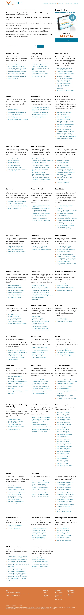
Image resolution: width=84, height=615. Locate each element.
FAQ (71, 4)
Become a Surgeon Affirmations (40, 487)
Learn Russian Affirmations (63, 451)
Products (45, 4)
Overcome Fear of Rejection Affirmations (42, 160)
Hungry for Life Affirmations (15, 117)
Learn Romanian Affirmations (64, 450)
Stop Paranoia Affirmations (14, 580)
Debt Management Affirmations (40, 73)
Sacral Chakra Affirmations (14, 428)
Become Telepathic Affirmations (40, 350)
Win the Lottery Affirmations (39, 64)
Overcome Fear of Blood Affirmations (17, 563)
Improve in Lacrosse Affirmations (65, 482)
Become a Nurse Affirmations (39, 489)
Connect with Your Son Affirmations (17, 205)
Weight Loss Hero (36, 299)
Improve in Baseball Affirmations (65, 492)
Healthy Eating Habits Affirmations (40, 290)
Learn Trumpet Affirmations (63, 532)
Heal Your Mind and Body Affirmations (66, 289)
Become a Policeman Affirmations (40, 480)
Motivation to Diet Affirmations (15, 349)
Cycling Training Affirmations (64, 511)
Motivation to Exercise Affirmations (41, 289)
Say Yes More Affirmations (14, 170)
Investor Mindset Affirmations (64, 83)
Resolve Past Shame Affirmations (40, 217)
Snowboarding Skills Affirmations (40, 564)
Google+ (72, 595)
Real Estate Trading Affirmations (64, 81)
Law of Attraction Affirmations (64, 112)
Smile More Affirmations (14, 165)
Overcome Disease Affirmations (64, 290)
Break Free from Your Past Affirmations (41, 249)
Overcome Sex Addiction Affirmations (17, 380)
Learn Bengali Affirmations (63, 422)
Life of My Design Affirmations (39, 248)
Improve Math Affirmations (14, 285)
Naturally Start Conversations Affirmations (67, 218)
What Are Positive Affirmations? (13, 592)
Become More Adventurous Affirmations (18, 119)
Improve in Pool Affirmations (64, 498)
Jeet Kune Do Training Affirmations (16, 492)
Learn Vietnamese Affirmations (64, 465)
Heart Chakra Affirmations (14, 424)
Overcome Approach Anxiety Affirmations (67, 381)
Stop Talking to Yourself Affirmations (41, 167)
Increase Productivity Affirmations (40, 107)
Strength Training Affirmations (39, 528)
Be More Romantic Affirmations (40, 383)
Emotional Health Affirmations (39, 218)
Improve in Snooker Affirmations (65, 499)
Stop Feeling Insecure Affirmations (40, 177)
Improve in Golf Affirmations (64, 487)
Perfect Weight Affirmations (39, 297)
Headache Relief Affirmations (15, 321)
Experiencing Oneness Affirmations (41, 419)
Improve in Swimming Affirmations (65, 504)
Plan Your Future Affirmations (39, 246)
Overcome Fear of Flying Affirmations (17, 571)
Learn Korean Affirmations (63, 439)
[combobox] (21, 46)
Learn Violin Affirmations (63, 528)
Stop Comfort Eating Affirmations (16, 354)
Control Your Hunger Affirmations (16, 357)
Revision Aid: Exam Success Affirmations (18, 289)
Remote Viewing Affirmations (39, 356)
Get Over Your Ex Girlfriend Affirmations (42, 390)
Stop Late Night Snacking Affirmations (17, 356)
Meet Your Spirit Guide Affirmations (41, 417)
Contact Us (46, 598)
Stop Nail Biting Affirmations (15, 383)
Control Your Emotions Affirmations (41, 213)
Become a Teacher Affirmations (40, 492)
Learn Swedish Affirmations (63, 455)
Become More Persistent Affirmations (17, 112)
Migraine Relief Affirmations (14, 320)
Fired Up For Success (13, 78)
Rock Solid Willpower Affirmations (16, 66)
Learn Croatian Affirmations (63, 427)
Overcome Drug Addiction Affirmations (17, 381)
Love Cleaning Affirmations (39, 117)
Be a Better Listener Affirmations (65, 12)
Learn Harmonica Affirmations (64, 535)
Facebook (72, 592)
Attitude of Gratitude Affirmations (65, 133)
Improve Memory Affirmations (64, 246)
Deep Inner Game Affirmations (64, 386)
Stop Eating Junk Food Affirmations (16, 350)
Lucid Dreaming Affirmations (39, 357)
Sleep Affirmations (36, 316)
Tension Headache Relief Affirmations (17, 323)
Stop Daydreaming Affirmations (15, 292)
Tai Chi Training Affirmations (15, 499)
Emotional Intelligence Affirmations (41, 220)
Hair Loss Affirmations (62, 318)
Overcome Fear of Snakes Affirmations (17, 576)
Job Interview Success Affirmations (65, 75)
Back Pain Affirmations (13, 316)
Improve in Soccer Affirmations (64, 503)
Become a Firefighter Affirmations (40, 482)
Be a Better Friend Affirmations (15, 246)
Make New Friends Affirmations (15, 249)
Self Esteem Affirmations (63, 162)
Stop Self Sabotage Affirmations (40, 159)
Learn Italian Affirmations (63, 436)
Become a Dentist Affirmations (39, 491)
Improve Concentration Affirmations (66, 249)
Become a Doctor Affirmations (39, 484)
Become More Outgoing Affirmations (66, 217)
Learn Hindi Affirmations (63, 431)
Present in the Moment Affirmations (41, 429)
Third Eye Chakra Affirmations (15, 421)
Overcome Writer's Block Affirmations (66, 352)
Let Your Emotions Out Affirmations (41, 212)
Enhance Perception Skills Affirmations (66, 263)
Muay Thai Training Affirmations (15, 498)
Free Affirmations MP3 (60, 598)
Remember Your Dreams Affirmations (41, 330)
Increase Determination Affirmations (17, 76)
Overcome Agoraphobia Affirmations (17, 558)
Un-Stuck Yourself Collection (39, 181)
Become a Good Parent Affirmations (17, 201)
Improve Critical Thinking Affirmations (66, 256)
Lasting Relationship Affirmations (40, 381)
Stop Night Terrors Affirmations (40, 328)
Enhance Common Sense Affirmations (66, 259)
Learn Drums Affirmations (63, 534)
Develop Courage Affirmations (39, 215)
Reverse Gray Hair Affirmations (64, 321)
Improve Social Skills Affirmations (65, 205)
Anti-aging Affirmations (62, 285)
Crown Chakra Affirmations (14, 419)
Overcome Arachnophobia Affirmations (17, 561)
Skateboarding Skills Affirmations (40, 563)
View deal (66, 40)
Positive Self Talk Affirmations (15, 167)
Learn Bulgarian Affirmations (64, 424)
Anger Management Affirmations (40, 210)
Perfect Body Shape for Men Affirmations (42, 295)
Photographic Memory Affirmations (65, 248)
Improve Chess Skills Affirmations (65, 254)
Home (45, 592)
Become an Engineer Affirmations (40, 496)
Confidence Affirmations (63, 160)
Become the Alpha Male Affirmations (66, 385)
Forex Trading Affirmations (63, 80)
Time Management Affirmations (40, 114)
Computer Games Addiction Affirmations (18, 390)
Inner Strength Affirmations (63, 176)
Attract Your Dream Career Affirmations (66, 136)
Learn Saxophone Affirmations (64, 539)
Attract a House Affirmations (64, 128)
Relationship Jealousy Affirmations (40, 386)
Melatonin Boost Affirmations (64, 320)
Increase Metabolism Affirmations (40, 292)
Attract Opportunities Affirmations (65, 121)
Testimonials (61, 4)
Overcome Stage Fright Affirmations (17, 578)
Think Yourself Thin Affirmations (40, 287)
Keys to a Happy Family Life (14, 208)
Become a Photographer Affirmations (66, 356)
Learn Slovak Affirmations (63, 453)
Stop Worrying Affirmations (39, 162)
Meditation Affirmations (38, 352)
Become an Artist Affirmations (64, 354)
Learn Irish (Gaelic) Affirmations (64, 434)
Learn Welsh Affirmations (63, 467)
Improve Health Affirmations (64, 284)
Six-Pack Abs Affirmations (38, 537)
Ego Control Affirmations (63, 215)
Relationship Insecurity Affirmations (41, 388)
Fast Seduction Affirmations (63, 388)
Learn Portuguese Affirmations (64, 446)
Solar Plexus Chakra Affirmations (16, 426)
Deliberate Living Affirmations (39, 431)
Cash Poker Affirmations (14, 528)
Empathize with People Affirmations (17, 253)
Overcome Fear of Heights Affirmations (17, 573)
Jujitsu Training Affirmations (15, 496)
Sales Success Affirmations (63, 76)
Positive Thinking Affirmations (15, 159)
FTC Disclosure (59, 592)
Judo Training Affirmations (14, 494)
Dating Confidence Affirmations (40, 391)
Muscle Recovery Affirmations (39, 534)
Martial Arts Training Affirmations (16, 486)
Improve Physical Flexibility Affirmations (42, 539)
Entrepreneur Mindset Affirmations (65, 73)
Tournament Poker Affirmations (15, 525)
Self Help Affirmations (37, 206)
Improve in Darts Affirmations (64, 484)
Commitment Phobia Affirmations (40, 385)
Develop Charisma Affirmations (64, 212)
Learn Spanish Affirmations (63, 417)
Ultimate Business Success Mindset (65, 90)
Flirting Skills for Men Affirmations (65, 395)
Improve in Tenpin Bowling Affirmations (66, 508)
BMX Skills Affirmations (37, 568)
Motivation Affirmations (13, 109)
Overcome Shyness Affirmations (65, 169)
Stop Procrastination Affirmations (40, 109)
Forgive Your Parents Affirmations (16, 203)
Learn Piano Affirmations (63, 530)
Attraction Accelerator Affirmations (65, 134)
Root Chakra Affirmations (14, 429)
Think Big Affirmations (13, 111)
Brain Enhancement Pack (63, 265)
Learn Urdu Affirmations (63, 463)
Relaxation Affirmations (38, 323)
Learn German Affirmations (63, 416)
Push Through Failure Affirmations (16, 73)
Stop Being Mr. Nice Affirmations (65, 397)
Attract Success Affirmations (64, 117)
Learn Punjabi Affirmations (63, 448)
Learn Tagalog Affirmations (63, 456)
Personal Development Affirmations (41, 205)
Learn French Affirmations (63, 414)
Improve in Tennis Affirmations (64, 506)
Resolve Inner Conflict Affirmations (41, 208)
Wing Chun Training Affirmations (16, 501)
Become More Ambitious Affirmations (17, 71)
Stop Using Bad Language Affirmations (41, 174)
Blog (67, 4)
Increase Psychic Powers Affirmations (41, 349)
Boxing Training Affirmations (15, 491)
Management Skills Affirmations (64, 71)
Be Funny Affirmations (13, 160)
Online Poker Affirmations (14, 527)
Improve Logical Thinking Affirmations (66, 258)
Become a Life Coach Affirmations (40, 494)
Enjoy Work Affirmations (63, 85)
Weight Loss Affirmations (38, 285)
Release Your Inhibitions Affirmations (41, 179)
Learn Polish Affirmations (63, 445)
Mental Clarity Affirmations (63, 261)
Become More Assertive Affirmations (17, 68)
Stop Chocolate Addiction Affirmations (17, 352)
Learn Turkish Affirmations (63, 462)
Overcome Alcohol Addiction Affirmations (18, 385)
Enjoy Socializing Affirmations (64, 227)
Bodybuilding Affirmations (38, 530)
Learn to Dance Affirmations (64, 540)
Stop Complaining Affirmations (40, 164)
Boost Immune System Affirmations (65, 287)
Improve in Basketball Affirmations (65, 494)
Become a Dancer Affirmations (39, 486)
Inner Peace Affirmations (63, 165)
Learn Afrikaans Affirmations (63, 419)
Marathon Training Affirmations (64, 509)
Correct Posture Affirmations (15, 318)
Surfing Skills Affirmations (38, 559)
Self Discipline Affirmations (39, 111)
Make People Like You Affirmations (65, 223)
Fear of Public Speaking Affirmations (66, 172)
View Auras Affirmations (38, 354)
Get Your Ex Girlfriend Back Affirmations (66, 398)
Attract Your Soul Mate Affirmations (65, 124)
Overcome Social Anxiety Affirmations (17, 556)
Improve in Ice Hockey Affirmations (65, 496)
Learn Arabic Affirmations (63, 421)
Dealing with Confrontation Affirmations (67, 210)
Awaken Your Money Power (39, 76)
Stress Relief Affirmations (38, 325)
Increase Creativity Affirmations (64, 349)
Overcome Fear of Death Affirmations (17, 568)
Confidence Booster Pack (63, 182)
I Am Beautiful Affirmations (63, 181)
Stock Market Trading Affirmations (65, 78)
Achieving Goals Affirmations (15, 64)
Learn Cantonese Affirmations (64, 426)
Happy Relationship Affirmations (40, 380)
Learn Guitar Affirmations (63, 527)
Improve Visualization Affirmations (65, 131)
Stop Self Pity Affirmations (38, 172)
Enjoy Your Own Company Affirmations (17, 169)
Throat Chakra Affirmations (14, 423)
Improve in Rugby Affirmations (64, 501)
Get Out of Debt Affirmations (39, 66)
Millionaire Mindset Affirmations (40, 63)
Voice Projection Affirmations (64, 174)
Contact (75, 4)
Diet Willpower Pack (13, 359)
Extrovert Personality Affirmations (65, 213)
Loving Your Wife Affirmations (39, 393)
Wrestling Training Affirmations (15, 503)
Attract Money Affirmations (63, 116)
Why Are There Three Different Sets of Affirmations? (18, 594)
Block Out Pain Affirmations (15, 314)
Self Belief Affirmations (62, 164)
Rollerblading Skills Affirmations (40, 561)
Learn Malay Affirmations (63, 441)
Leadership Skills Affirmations (64, 70)
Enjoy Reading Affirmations (14, 297)
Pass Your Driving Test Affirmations (16, 295)
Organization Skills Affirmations (40, 112)
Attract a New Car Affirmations (64, 126)
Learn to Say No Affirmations (64, 167)
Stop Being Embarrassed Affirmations (66, 170)
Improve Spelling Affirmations (15, 287)
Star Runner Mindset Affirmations (65, 486)
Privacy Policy (59, 594)
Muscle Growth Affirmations (39, 535)
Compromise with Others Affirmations (66, 229)
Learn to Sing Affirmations (63, 537)
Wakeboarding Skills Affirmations (40, 566)
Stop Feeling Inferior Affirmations (40, 176)
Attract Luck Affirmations (63, 114)
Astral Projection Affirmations (39, 347)
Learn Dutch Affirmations (63, 429)
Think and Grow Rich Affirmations (40, 75)
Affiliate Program (59, 599)
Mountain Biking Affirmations (39, 558)
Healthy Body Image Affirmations (40, 294)
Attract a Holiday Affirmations (64, 129)
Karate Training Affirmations (14, 487)
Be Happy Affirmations (13, 162)
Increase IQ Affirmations (63, 253)
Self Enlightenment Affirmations (40, 424)
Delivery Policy (59, 595)
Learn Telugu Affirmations (63, 458)
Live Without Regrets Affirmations (40, 165)
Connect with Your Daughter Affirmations (18, 206)
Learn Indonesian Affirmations (64, 433)
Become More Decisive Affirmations (17, 70)
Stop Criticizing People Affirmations (16, 251)
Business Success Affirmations (64, 68)
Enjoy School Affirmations (14, 294)
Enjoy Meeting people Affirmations (65, 225)
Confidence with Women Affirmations (66, 380)
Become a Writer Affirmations (64, 350)
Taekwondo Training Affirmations (16, 489)
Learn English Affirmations (63, 412)
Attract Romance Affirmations (64, 123)
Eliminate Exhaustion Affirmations (40, 321)
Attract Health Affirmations (63, 119)
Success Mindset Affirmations (15, 63)
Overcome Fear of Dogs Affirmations (17, 569)
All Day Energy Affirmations (39, 320)
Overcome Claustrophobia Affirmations (17, 559)
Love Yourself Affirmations (14, 164)
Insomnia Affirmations (37, 318)
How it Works (53, 4)
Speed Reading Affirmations (63, 251)
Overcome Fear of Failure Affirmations (17, 75)
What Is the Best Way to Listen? (13, 595)
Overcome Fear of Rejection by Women (67, 390)
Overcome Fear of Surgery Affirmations (17, 575)
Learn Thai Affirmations (62, 460)
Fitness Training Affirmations (39, 532)
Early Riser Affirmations (38, 116)
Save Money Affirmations (38, 71)
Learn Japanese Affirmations (64, 438)
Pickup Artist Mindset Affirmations (65, 383)
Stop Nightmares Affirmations (39, 326)
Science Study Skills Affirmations (16, 290)
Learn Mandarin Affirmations (64, 443)
